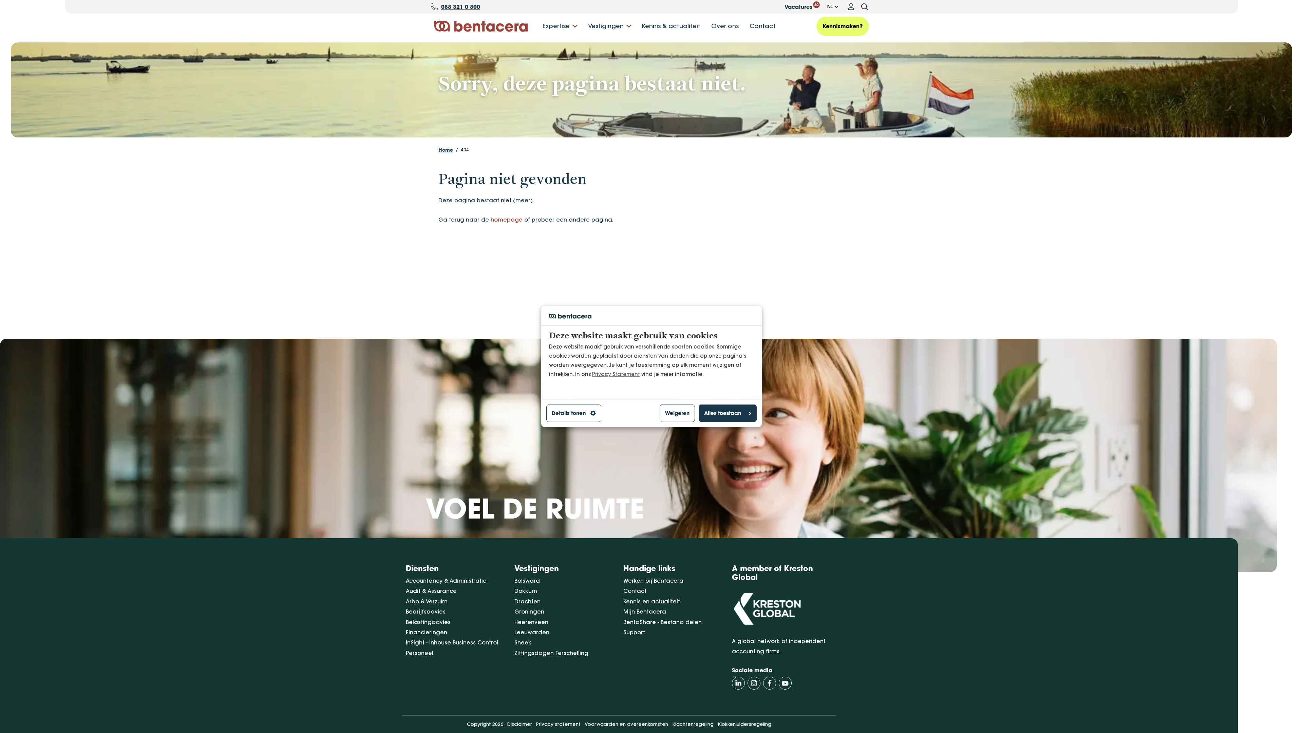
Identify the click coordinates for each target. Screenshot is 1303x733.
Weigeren (677, 413)
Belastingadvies (428, 622)
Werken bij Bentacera (653, 580)
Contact (763, 26)
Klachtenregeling (693, 724)
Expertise (556, 26)
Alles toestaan (722, 413)
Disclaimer (519, 724)
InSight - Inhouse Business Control (452, 642)
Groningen (529, 611)
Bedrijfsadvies (426, 611)
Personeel (419, 653)
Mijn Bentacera (644, 611)
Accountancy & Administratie (446, 580)
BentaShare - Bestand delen (662, 622)
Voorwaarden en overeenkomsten (626, 724)
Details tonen (569, 413)
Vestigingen (606, 26)
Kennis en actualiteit (651, 601)
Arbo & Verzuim (427, 601)
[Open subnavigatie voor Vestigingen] (629, 26)
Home (445, 150)
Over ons (725, 26)
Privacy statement (558, 724)
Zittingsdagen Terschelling (551, 653)
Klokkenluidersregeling (744, 724)
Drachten (527, 601)
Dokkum (525, 590)
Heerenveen (531, 622)
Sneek (522, 642)
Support (634, 632)
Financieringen (426, 632)
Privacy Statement (616, 374)
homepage (507, 219)
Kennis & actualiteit (671, 26)
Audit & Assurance (431, 590)
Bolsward (527, 580)
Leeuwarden (531, 632)
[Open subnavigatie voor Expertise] (575, 26)
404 (465, 150)
